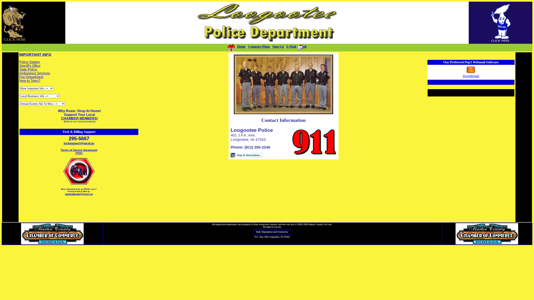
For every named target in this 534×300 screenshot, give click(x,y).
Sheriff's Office (29, 66)
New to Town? (29, 80)
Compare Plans (259, 46)
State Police (28, 69)
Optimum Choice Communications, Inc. (272, 234)
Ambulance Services (34, 73)
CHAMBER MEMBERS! (79, 118)
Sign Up (278, 46)
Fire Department (31, 77)
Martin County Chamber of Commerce (272, 229)
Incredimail (471, 76)
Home (241, 46)
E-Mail (291, 46)
